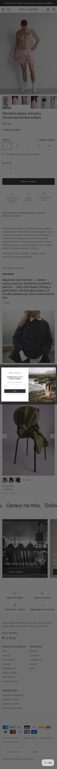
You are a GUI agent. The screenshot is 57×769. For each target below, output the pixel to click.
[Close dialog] (54, 369)
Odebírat (15, 391)
